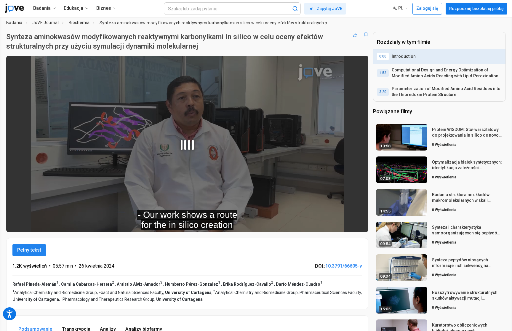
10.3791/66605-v (343, 266)
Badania (14, 22)
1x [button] (333, 223)
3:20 (382, 92)
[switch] (299, 223)
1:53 (382, 73)
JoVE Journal (45, 22)
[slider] (154, 223)
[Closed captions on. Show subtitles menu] (345, 223)
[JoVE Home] (14, 8)
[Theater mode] (359, 223)
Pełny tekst (29, 250)
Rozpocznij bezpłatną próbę (476, 8)
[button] (359, 64)
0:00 (382, 56)
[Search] (295, 9)
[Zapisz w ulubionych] (366, 34)
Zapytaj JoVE (329, 8)
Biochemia (79, 22)
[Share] (355, 34)
